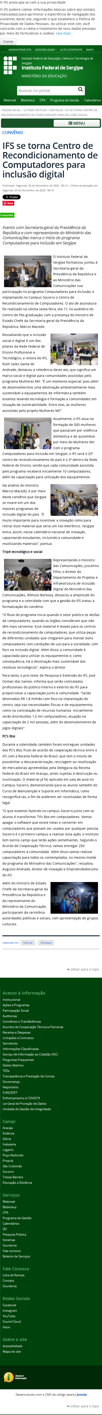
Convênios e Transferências (22, 1022)
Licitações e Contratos (18, 1038)
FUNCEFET (10, 1093)
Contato (8, 1281)
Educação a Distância (17, 1183)
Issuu (6, 1327)
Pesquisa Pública (14, 1235)
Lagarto (8, 1150)
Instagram (10, 1311)
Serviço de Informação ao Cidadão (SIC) (30, 1054)
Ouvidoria (10, 1245)
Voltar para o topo (84, 969)
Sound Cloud (12, 1322)
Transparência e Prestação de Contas (29, 1076)
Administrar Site (20, 49)
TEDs (6, 1071)
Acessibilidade (12, 1346)
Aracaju (8, 1128)
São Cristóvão (12, 1166)
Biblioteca (28, 100)
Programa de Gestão (64, 100)
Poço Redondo (13, 1155)
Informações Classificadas (21, 1049)
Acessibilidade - (45, 49)
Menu (78, 123)
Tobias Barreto (13, 1177)
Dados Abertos (13, 1065)
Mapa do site (12, 1352)
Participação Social (16, 1011)
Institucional (11, 1000)
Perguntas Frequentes (18, 1060)
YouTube (9, 1316)
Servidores (10, 1043)
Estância (8, 1133)
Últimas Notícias (35, 110)
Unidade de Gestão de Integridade (27, 1109)
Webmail (10, 100)
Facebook (9, 1305)
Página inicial (11, 110)
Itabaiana (9, 1144)
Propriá (8, 1161)
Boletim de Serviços (16, 1256)
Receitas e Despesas (17, 1032)
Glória (7, 1139)
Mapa (89, 49)
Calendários (92, 100)
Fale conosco (12, 1251)
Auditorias (10, 1016)
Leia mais (63, 33)
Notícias (28, 942)
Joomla (82, 1395)
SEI (5, 1229)
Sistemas (9, 1240)
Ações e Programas (16, 1005)
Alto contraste (71, 49)
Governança (11, 1082)
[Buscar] (81, 90)
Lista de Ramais (13, 1275)
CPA (42, 100)
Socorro (8, 1172)
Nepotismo (11, 1087)
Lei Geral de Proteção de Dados (24, 1104)
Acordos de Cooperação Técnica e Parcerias (33, 1027)
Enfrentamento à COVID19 (21, 1098)
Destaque (56, 110)
